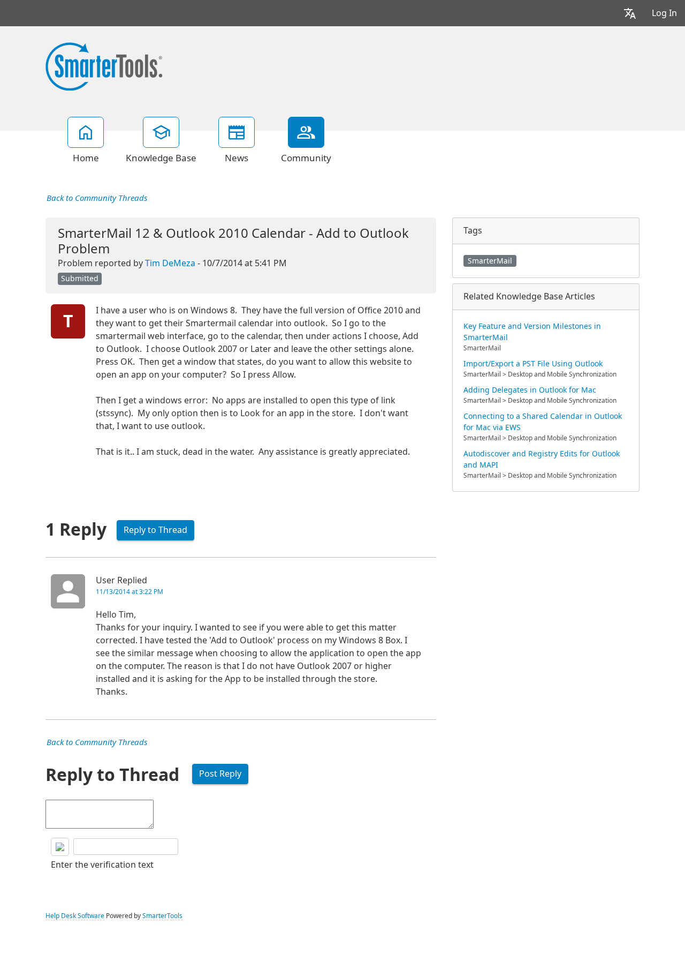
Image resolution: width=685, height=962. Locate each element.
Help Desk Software (74, 916)
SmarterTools (162, 916)
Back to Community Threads (97, 198)
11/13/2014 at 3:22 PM (129, 592)
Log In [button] (664, 13)
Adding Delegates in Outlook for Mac (529, 390)
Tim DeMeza (170, 263)
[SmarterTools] (103, 65)
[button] (630, 13)
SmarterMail (490, 261)
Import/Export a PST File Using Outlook (533, 363)
